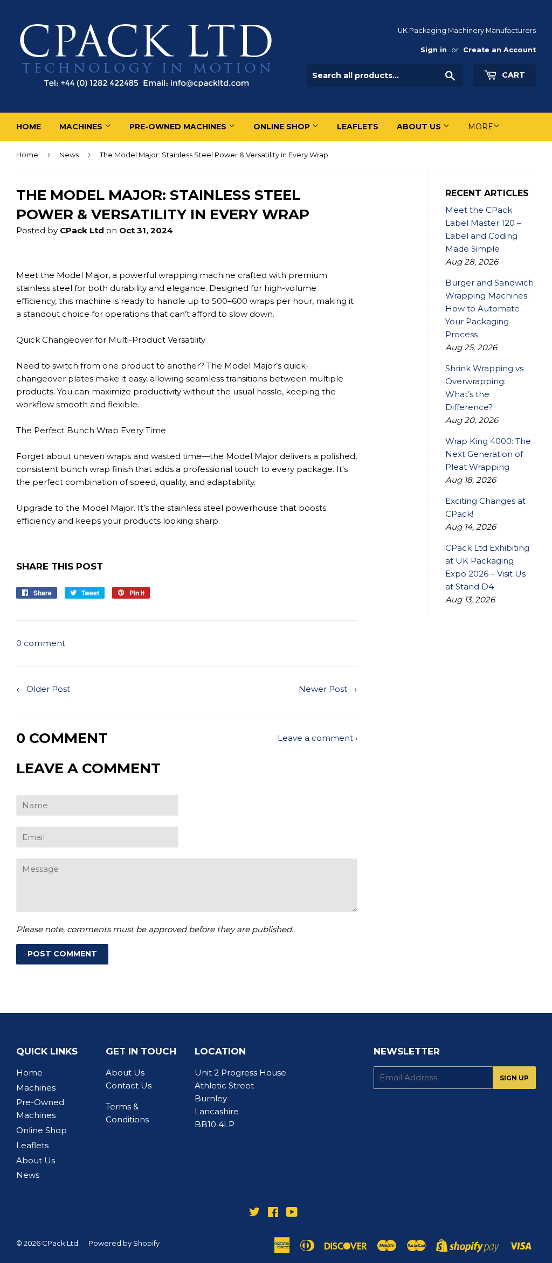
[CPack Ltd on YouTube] (292, 1213)
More (480, 126)
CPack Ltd (60, 1243)
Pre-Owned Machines (179, 126)
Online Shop (282, 126)
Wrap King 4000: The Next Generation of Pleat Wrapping (488, 454)
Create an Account (499, 50)
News (69, 154)
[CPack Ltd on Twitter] (254, 1213)
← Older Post (43, 689)
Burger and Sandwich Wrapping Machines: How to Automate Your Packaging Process (489, 308)
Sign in (433, 50)
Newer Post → (328, 689)
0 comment (40, 643)
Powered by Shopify (124, 1243)
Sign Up (514, 1078)
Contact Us (128, 1085)
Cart (512, 75)
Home (28, 126)
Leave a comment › (317, 738)
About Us (420, 126)
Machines (82, 126)
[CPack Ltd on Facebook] (273, 1213)
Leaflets (357, 126)
